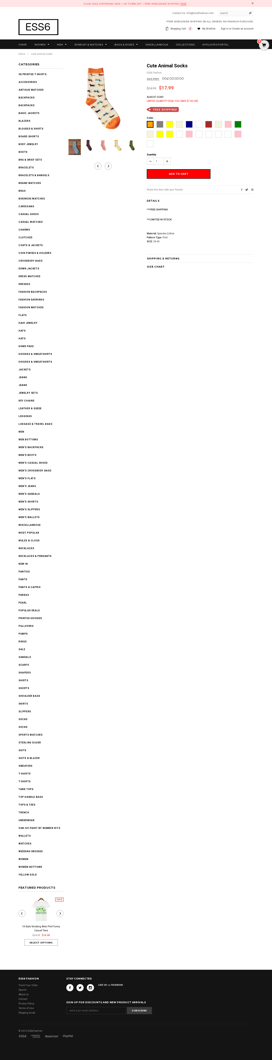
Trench (24, 812)
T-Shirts (25, 773)
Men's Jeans (27, 486)
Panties (24, 571)
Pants (23, 579)
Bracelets (26, 167)
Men (21, 431)
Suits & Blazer (29, 758)
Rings (23, 641)
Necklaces (26, 548)
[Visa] (23, 1036)
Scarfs (24, 664)
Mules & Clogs (29, 540)
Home (22, 54)
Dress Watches (29, 276)
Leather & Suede (30, 408)
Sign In (225, 28)
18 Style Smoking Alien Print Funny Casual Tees (41, 928)
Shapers (25, 672)
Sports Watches (30, 734)
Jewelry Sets (28, 393)
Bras (22, 190)
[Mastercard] (52, 1036)
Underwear (26, 820)
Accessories (28, 82)
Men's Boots (27, 455)
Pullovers (26, 626)
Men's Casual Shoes (33, 462)
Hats (22, 330)
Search (22, 989)
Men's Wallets (29, 517)
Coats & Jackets (31, 245)
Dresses (24, 284)
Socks (23, 719)
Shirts (23, 680)
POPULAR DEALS (29, 610)
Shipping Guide (27, 1012)
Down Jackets (29, 268)
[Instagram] (90, 987)
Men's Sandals (29, 494)
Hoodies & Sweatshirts (35, 354)
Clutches (25, 237)
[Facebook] (69, 987)
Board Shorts (29, 136)
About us (24, 994)
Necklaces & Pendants (35, 556)
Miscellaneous (30, 525)
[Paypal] (68, 1036)
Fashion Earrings (31, 299)
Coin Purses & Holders (35, 253)
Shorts (24, 688)
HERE (183, 3)
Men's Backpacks (31, 447)
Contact (23, 999)
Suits (22, 750)
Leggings (25, 416)
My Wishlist (209, 28)
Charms (24, 229)
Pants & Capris (29, 587)
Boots (23, 152)
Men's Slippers (29, 509)
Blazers (24, 121)
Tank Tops (26, 789)
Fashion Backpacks (33, 292)
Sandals (25, 657)
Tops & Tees (27, 804)
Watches (25, 843)
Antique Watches (31, 89)
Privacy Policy (26, 1003)
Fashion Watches (31, 307)
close (252, 3)
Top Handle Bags (31, 797)
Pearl (23, 602)
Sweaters (25, 766)
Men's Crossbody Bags (35, 470)
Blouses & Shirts (31, 128)
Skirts (23, 703)
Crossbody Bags (30, 260)
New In (23, 563)
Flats (23, 315)
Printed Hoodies (30, 618)
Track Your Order (28, 985)
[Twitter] (246, 189)
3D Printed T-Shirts (32, 74)
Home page (26, 346)
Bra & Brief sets (30, 159)
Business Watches (32, 198)
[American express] (36, 1036)
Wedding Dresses (31, 851)
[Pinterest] (252, 189)
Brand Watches (30, 183)
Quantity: (152, 154)
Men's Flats (27, 478)
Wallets (25, 835)
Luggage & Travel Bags (35, 424)
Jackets (24, 369)
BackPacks (26, 97)
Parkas (24, 595)
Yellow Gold (28, 874)
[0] (264, 45)
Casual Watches (31, 222)
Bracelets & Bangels (34, 175)
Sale (22, 649)
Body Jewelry (28, 144)
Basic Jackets (29, 113)
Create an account (242, 28)
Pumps (23, 633)
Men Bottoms (28, 439)
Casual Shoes (29, 214)
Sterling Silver (30, 742)
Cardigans (26, 206)
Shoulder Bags (29, 696)
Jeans (23, 377)
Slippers (25, 711)
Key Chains (26, 400)
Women (23, 859)
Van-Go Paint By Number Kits (39, 828)
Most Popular (29, 532)
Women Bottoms (30, 867)
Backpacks (26, 105)
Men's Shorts (28, 501)
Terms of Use (26, 1008)
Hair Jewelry (28, 323)
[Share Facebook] (241, 189)
